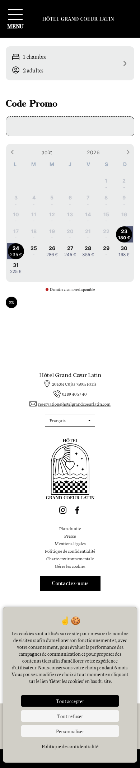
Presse (70, 536)
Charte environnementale (70, 558)
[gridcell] (106, 184)
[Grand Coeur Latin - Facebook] (77, 510)
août (47, 152)
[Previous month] (12, 152)
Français (58, 420)
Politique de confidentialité (70, 551)
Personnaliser (70, 731)
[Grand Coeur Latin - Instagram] (62, 510)
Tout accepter (70, 701)
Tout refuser (70, 716)
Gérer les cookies (70, 566)
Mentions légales (70, 543)
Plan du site (70, 528)
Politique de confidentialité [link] (70, 746)
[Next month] (127, 152)
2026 (93, 152)
